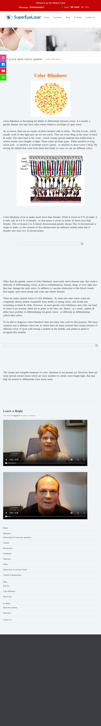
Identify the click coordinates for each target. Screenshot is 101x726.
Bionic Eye (7, 596)
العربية (66, 7)
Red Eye (6, 586)
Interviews (7, 613)
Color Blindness (9, 591)
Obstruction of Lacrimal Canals (15, 569)
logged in (17, 415)
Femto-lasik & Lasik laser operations (17, 537)
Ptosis (5, 564)
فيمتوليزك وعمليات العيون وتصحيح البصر (22, 59)
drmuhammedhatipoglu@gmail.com (76, 669)
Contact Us (90, 17)
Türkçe (86, 7)
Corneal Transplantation (12, 575)
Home (46, 17)
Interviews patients (10, 607)
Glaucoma (7, 559)
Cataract (6, 543)
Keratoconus (7, 548)
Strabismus (7, 553)
